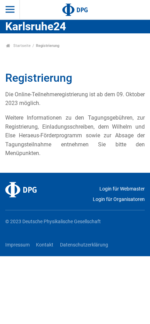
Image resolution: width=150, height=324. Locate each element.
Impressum (17, 245)
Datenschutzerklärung (84, 245)
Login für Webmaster (122, 189)
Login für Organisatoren (119, 199)
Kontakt (44, 245)
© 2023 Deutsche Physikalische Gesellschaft (53, 222)
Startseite (21, 45)
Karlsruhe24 (35, 26)
